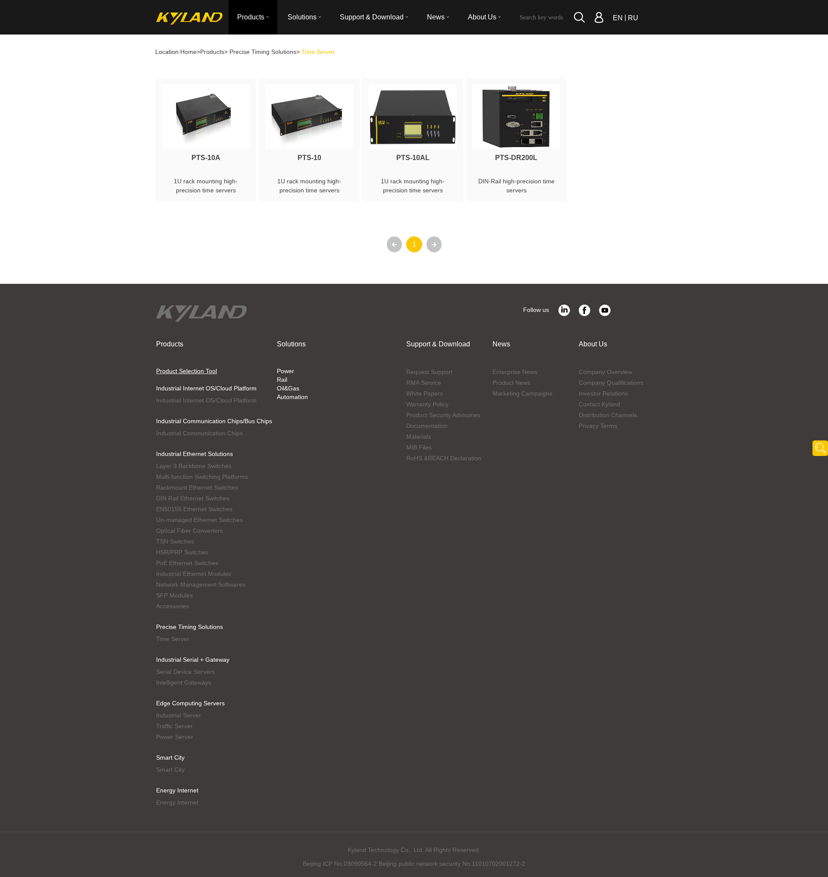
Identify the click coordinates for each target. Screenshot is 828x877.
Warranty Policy (427, 404)
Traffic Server (174, 726)
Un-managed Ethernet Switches (199, 519)
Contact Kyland (599, 404)
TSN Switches (175, 541)
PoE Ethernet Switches (187, 563)
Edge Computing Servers (190, 703)
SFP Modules (174, 595)
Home (188, 51)
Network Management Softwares (200, 584)
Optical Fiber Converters (189, 530)
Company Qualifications (611, 382)
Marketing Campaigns (522, 393)
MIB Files (419, 447)
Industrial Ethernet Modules (193, 573)
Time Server (172, 638)
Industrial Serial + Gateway (192, 659)
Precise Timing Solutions (262, 51)
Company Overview (605, 371)
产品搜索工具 (820, 448)
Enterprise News (514, 371)
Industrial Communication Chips (199, 433)
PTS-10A (205, 157)
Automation (292, 396)
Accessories (172, 606)
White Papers (424, 393)
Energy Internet (177, 790)
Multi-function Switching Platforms (202, 476)
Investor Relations (603, 393)
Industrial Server (178, 715)
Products (212, 51)
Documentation (427, 425)
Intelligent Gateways (183, 682)
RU (633, 18)
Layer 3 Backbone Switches (194, 465)
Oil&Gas (288, 388)
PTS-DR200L (516, 157)
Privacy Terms (598, 425)
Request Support (429, 371)
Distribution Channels (608, 415)
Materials (418, 436)
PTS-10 (309, 157)
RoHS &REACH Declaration (443, 458)
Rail (282, 379)
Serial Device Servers (185, 671)
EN (618, 18)
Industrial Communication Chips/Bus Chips (214, 421)
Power (285, 371)
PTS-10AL (413, 157)
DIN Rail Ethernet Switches (192, 498)
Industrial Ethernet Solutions (194, 453)
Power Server (174, 736)
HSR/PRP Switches (182, 552)
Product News (511, 382)
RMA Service (423, 382)
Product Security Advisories (443, 415)
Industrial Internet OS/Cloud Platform (206, 388)
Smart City (170, 757)
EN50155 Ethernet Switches (194, 509)
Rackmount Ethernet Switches (197, 487)
